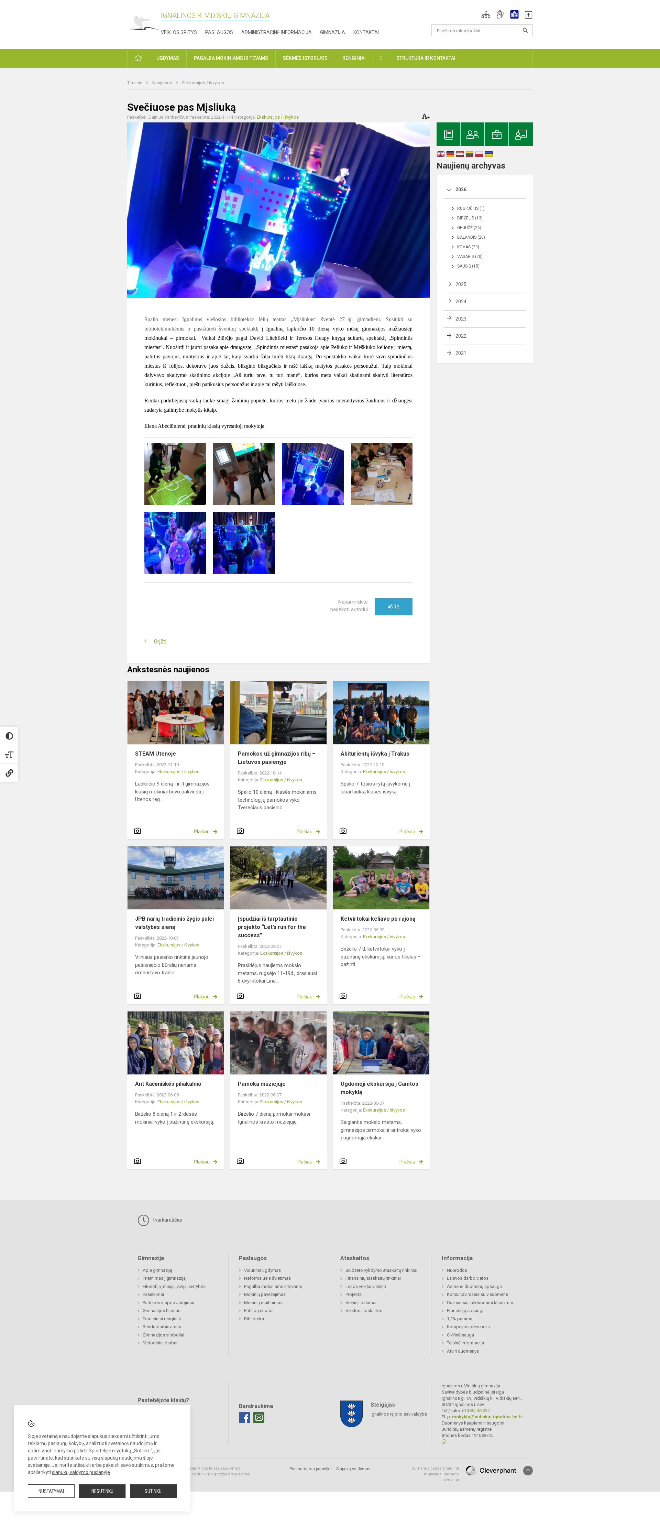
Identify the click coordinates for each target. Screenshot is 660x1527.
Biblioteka (254, 1318)
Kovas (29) (468, 247)
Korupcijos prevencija (468, 1326)
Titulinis (135, 82)
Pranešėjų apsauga (466, 1310)
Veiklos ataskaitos (363, 1310)
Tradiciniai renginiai (162, 1318)
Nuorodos (457, 1270)
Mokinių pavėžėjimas (265, 1294)
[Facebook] (244, 1417)
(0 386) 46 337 (476, 1410)
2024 (460, 301)
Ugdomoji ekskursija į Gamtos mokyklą (379, 1088)
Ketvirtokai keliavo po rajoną (378, 919)
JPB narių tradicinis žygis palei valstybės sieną (174, 923)
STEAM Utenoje (155, 753)
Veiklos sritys (179, 32)
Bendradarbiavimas (162, 1326)
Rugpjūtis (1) (471, 208)
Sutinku (153, 1491)
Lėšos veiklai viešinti (365, 1286)
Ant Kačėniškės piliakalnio (168, 1084)
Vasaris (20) (470, 256)
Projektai (354, 1294)
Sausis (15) (468, 266)
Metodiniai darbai (160, 1342)
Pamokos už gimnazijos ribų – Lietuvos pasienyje (277, 757)
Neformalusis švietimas (267, 1278)
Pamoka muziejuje (262, 1084)
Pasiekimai (153, 1294)
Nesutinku (102, 1491)
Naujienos (162, 82)
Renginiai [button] (354, 58)
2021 (460, 353)
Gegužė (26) (469, 227)
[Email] (258, 1417)
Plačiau (202, 831)
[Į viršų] (528, 1470)
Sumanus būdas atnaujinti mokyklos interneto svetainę (435, 1474)
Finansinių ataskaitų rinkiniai (373, 1278)
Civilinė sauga (460, 1335)
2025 (460, 284)
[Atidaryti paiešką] (525, 30)
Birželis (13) (470, 218)
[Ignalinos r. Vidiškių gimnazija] (144, 23)
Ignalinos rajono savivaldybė (399, 1414)
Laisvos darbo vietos (467, 1278)
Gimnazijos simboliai (163, 1335)
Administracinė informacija (276, 32)
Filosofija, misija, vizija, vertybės (174, 1286)
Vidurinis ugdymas (262, 1270)
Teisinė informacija (465, 1342)
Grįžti (160, 641)
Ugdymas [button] (167, 58)
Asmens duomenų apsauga (474, 1286)
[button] (486, 14)
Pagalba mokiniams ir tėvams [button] (231, 58)
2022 (460, 336)
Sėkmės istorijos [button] (305, 58)
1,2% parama (459, 1318)
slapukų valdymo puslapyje (81, 1472)
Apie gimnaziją (157, 1270)
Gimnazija (332, 32)
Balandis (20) (471, 237)
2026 (460, 189)
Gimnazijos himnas (161, 1310)
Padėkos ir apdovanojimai (168, 1302)
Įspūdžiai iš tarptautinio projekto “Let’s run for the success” (272, 927)
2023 (460, 319)
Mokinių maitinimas (263, 1302)
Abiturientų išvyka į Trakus (375, 753)
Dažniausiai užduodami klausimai (480, 1302)
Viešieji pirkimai (360, 1302)
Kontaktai (366, 32)
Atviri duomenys (463, 1351)
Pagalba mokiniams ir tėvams (273, 1286)
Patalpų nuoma (259, 1310)
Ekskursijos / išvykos (203, 82)
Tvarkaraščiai (166, 1220)
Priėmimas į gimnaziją (164, 1278)
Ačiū (393, 607)
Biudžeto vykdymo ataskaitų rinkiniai (381, 1270)
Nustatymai (51, 1491)
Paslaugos (219, 32)
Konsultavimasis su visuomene (477, 1294)
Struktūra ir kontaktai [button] (425, 58)
